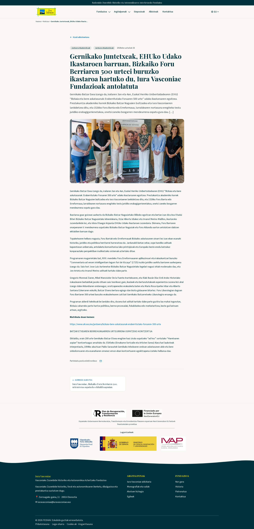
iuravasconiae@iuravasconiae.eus (54, 502)
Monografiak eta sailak (138, 486)
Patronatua (181, 491)
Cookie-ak (72, 524)
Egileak (130, 496)
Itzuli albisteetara (81, 37)
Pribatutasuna (42, 524)
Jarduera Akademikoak (80, 48)
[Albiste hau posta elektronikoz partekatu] (100, 361)
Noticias (46, 21)
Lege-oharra (58, 524)
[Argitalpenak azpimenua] (129, 12)
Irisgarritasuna (85, 524)
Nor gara (179, 481)
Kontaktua (180, 496)
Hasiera (38, 21)
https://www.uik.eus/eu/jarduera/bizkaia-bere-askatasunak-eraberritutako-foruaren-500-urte (115, 324)
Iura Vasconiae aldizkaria (139, 481)
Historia (179, 486)
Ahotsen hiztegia (135, 491)
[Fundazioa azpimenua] (110, 12)
